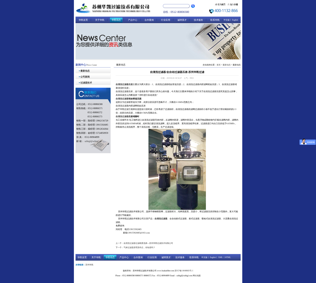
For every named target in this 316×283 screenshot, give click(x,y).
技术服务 (198, 20)
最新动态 (85, 71)
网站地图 (197, 275)
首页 (219, 65)
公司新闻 (85, 77)
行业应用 (165, 20)
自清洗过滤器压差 (124, 84)
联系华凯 (215, 20)
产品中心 (132, 20)
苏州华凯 (89, 265)
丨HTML (227, 257)
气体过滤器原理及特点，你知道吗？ (139, 247)
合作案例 (149, 20)
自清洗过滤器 (122, 98)
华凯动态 (116, 20)
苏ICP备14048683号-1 (184, 271)
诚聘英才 (182, 20)
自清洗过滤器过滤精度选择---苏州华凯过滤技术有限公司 (148, 243)
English (235, 20)
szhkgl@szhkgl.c (92, 141)
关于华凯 (99, 20)
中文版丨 (228, 20)
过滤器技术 (86, 82)
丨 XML (219, 257)
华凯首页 (83, 20)
